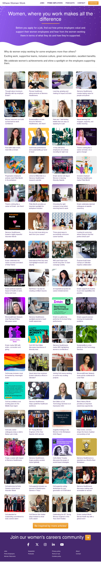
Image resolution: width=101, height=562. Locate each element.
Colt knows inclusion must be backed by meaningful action (14, 375)
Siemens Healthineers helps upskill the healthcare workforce (38, 403)
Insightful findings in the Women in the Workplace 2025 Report (61, 432)
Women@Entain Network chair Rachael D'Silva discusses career (13, 319)
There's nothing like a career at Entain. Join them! (14, 205)
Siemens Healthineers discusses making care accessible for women (85, 488)
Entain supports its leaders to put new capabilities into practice (86, 291)
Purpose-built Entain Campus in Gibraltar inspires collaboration (84, 262)
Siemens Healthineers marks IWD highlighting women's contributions (61, 347)
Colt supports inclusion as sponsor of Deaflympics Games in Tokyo (38, 488)
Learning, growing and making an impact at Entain (62, 92)
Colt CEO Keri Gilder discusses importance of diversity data (37, 347)
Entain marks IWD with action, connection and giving (13, 347)
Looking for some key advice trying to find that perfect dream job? (85, 234)
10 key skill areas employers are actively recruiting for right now (60, 149)
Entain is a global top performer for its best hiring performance (62, 319)
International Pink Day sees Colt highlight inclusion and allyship (38, 262)
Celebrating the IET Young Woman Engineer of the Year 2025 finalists (62, 516)
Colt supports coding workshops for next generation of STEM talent (62, 488)
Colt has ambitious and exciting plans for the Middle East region (13, 403)
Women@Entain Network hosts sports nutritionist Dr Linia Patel (86, 375)
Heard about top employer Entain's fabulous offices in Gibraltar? (38, 375)
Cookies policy (56, 556)
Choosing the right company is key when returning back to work (60, 206)
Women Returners (9, 556)
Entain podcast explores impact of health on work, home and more (13, 291)
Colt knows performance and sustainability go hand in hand (38, 149)
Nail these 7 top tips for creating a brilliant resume (38, 290)
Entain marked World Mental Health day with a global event (85, 516)
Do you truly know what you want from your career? (38, 233)
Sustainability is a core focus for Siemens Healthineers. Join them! (37, 121)
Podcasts (31, 554)
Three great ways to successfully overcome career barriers (61, 234)
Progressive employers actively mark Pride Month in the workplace (14, 178)
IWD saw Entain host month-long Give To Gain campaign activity (61, 262)
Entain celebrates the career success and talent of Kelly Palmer (14, 262)
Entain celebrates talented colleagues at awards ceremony (86, 206)
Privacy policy (56, 551)
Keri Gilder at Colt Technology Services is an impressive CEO (62, 403)
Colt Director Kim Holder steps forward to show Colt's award (37, 516)
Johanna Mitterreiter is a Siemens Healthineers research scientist (37, 178)
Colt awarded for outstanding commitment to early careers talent (14, 516)
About (78, 551)
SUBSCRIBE (93, 3)
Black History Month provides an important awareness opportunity (85, 403)
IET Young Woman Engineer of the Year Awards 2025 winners (36, 432)
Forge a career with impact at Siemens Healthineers (14, 459)
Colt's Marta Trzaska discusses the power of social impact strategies (61, 460)
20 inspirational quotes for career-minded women (62, 290)
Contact (78, 554)
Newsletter (31, 551)
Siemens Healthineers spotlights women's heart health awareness (37, 319)
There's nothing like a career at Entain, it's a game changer (84, 149)
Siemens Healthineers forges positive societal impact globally (37, 460)
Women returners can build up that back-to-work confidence (14, 121)
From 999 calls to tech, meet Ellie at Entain (13, 148)
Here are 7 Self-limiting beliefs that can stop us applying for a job (61, 121)
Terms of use (56, 554)
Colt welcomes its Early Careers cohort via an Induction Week (13, 488)
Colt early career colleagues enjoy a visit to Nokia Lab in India (14, 432)
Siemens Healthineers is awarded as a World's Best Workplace (86, 460)
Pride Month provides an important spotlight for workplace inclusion (37, 206)
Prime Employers (9, 554)
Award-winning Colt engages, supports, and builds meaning (85, 121)
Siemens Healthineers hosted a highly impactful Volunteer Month (13, 234)
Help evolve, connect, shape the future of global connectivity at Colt (85, 432)
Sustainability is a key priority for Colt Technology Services (86, 347)
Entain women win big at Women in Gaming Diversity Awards (61, 178)
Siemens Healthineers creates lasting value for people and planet (85, 93)
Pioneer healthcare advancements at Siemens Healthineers (38, 93)
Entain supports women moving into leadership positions (85, 319)
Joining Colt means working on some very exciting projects (62, 375)
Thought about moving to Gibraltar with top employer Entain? (14, 93)
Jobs (5, 551)
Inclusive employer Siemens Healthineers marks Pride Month (84, 178)
